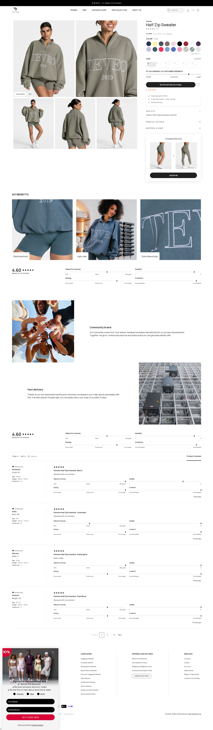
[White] (192, 43)
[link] (198, 10)
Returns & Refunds (139, 659)
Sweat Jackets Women (89, 690)
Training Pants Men (88, 694)
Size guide (197, 58)
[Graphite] (161, 43)
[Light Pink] (173, 43)
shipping (169, 34)
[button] (175, 10)
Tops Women (85, 678)
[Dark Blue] (148, 43)
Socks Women (86, 686)
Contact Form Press (192, 678)
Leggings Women (87, 659)
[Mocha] (167, 43)
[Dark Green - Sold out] (192, 49)
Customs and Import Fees (142, 670)
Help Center (188, 670)
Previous (95, 635)
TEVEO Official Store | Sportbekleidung (186, 714)
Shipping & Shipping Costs (142, 666)
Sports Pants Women (89, 670)
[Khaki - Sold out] (186, 49)
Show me (173, 175)
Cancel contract (141, 676)
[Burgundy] (186, 43)
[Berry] (161, 49)
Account (187, 666)
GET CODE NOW (30, 717)
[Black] (179, 43)
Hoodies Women (87, 662)
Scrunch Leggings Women (91, 674)
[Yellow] (155, 43)
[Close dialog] (53, 652)
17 (114, 635)
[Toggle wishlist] (198, 84)
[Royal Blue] (173, 49)
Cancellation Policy (139, 662)
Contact (187, 659)
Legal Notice (69, 714)
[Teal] (155, 49)
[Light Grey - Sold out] (198, 49)
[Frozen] (167, 49)
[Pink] (179, 49)
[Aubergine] (198, 43)
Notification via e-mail (171, 85)
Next (119, 635)
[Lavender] (148, 49)
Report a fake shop (191, 674)
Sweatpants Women (88, 666)
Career (186, 662)
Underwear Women (88, 682)
